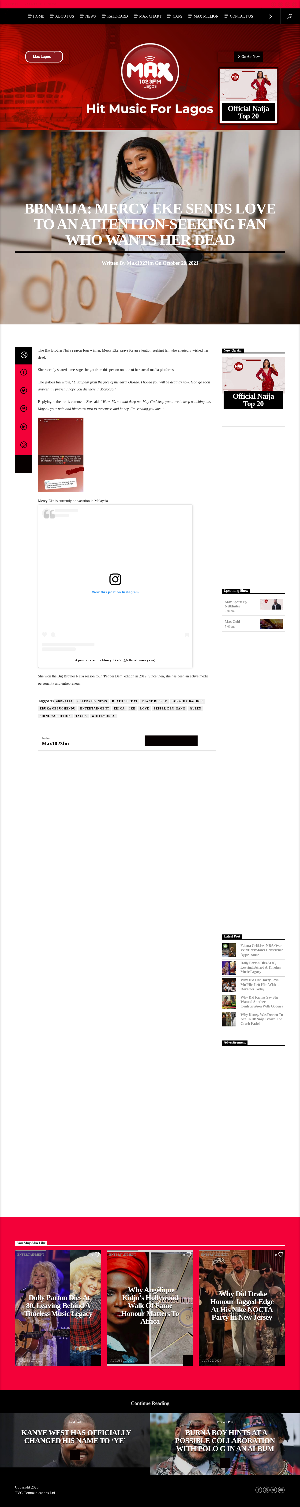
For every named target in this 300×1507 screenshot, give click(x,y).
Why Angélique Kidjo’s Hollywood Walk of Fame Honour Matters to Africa (150, 1305)
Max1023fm (140, 263)
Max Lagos (42, 57)
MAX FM (25, 1358)
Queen (195, 708)
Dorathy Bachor (187, 701)
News (90, 16)
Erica (119, 708)
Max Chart (150, 16)
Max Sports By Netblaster (236, 604)
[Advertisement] (253, 506)
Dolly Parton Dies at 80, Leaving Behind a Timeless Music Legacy (260, 967)
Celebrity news (92, 701)
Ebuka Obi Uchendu (57, 708)
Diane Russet (154, 701)
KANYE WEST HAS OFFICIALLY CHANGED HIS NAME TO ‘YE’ (76, 1436)
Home (38, 16)
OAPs (177, 16)
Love (144, 708)
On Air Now (250, 57)
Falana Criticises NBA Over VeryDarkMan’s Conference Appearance (261, 950)
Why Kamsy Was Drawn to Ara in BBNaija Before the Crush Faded (261, 1019)
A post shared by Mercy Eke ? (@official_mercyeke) (115, 660)
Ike (132, 708)
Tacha (81, 716)
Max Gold (232, 622)
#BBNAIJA (64, 701)
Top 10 (13, 4)
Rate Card (117, 16)
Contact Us (241, 16)
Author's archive (171, 740)
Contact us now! (41, 4)
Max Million (206, 16)
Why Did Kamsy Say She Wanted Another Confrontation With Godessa (261, 1001)
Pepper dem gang (169, 708)
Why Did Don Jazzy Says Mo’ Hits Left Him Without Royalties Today (260, 984)
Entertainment (149, 193)
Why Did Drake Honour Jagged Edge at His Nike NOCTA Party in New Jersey (242, 1306)
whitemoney (103, 716)
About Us (64, 16)
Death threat (125, 701)
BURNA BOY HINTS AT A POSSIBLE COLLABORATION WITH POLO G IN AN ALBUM (225, 1440)
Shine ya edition (55, 716)
